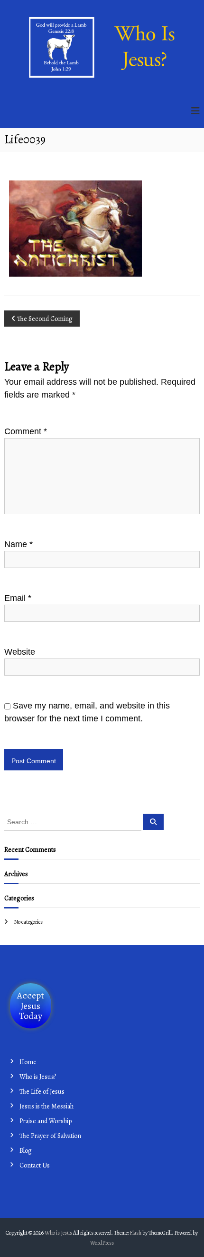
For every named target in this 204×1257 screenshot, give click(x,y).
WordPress (102, 1243)
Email (17, 598)
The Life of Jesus (42, 1091)
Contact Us (34, 1165)
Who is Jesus (58, 1233)
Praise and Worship (45, 1121)
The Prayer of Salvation (50, 1135)
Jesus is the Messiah (46, 1106)
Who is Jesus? (37, 1076)
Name (18, 544)
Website (19, 652)
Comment (25, 431)
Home (28, 1062)
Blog (25, 1150)
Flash (135, 1233)
